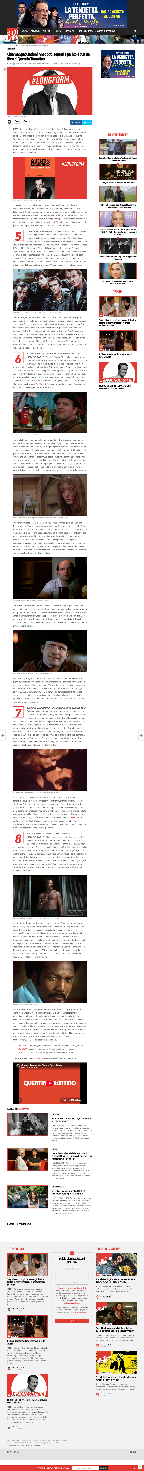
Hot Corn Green (86, 31)
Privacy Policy (78, 1312)
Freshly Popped (57, 1187)
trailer (37, 1058)
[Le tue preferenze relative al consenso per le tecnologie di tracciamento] (140, 1467)
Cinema (55, 1149)
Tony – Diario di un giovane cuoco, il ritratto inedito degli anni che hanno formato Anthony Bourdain (117, 323)
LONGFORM (22, 1045)
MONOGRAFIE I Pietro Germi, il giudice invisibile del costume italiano (115, 387)
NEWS (24, 31)
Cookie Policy (37, 1445)
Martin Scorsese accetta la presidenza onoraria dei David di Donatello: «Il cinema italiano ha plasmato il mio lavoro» (118, 231)
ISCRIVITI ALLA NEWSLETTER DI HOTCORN (53, 1468)
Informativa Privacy (73, 1303)
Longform (23, 1108)
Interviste (69, 31)
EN (134, 1452)
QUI (60, 219)
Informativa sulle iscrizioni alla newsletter (72, 1288)
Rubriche (47, 31)
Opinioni (35, 31)
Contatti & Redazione (105, 31)
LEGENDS (21, 1049)
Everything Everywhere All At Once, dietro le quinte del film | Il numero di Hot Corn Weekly (115, 1329)
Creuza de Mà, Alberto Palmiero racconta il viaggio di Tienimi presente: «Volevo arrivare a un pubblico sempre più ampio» (72, 1156)
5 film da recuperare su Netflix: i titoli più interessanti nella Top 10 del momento (68, 1192)
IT (130, 1452)
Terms (86, 1312)
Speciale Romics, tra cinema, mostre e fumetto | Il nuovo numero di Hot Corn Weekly (115, 1280)
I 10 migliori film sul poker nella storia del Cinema (118, 183)
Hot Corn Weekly (106, 1275)
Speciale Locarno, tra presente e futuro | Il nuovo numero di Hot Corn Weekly (116, 1378)
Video (58, 31)
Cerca (135, 31)
